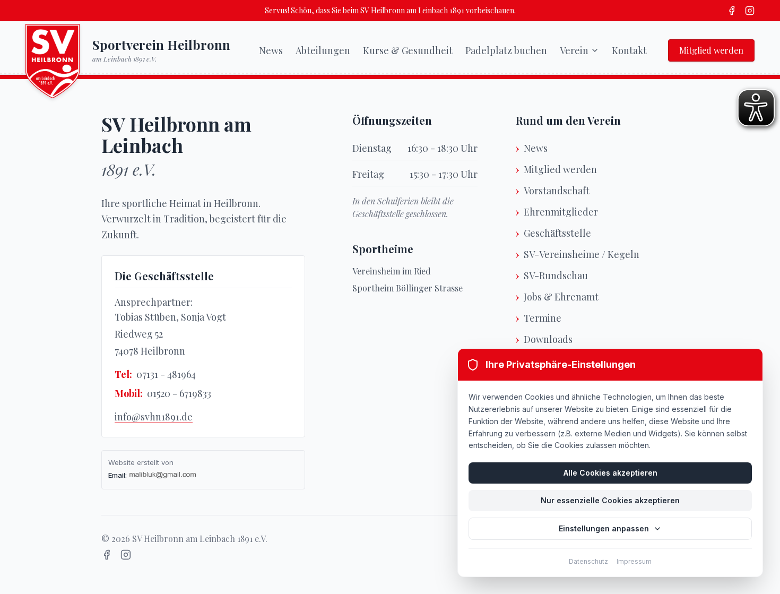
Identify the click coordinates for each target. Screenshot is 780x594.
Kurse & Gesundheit (408, 50)
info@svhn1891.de (154, 416)
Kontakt (629, 50)
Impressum (634, 561)
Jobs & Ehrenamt (561, 296)
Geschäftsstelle (557, 233)
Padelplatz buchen (506, 50)
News (271, 50)
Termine (542, 318)
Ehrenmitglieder (561, 211)
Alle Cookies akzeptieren (610, 472)
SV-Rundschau (556, 275)
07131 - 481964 (166, 374)
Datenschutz (588, 561)
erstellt (148, 462)
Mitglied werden (711, 50)
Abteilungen (323, 50)
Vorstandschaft (557, 190)
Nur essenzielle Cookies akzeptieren (610, 500)
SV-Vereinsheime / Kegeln (581, 254)
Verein (574, 50)
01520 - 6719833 (179, 393)
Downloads (548, 339)
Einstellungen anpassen (604, 528)
